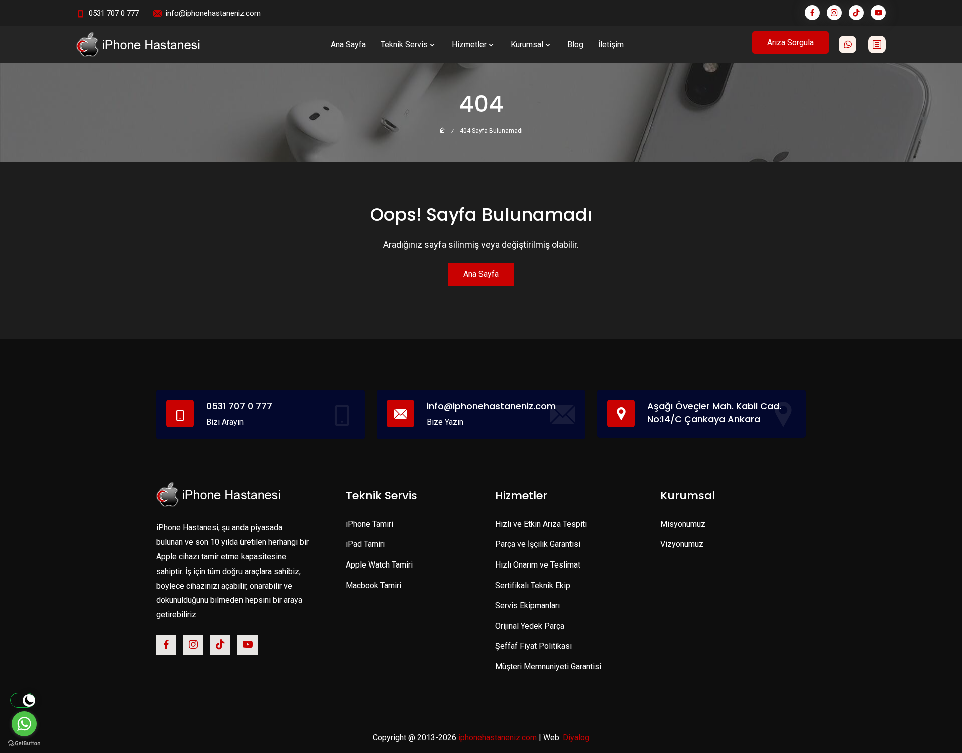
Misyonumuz (682, 524)
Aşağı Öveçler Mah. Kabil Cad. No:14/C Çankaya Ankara (714, 412)
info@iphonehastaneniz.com (213, 13)
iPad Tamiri (365, 544)
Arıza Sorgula (790, 42)
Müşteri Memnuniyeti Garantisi (548, 666)
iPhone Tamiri (369, 524)
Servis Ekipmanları (527, 605)
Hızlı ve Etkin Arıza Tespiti (541, 524)
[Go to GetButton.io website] (24, 743)
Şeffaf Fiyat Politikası (533, 646)
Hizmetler (469, 44)
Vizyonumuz (681, 544)
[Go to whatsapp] (24, 723)
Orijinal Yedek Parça (529, 626)
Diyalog (576, 737)
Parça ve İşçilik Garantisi (537, 544)
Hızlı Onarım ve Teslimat (537, 565)
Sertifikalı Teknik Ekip (532, 585)
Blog (575, 44)
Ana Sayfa (348, 44)
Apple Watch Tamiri (379, 565)
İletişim (611, 44)
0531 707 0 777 (114, 13)
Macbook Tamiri (373, 585)
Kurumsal (527, 44)
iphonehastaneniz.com (497, 737)
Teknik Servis (404, 44)
